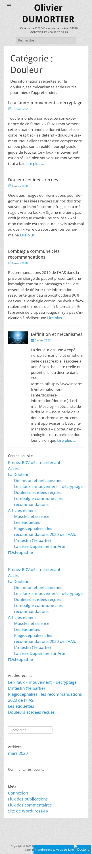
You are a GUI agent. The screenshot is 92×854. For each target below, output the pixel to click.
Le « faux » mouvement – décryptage (45, 102)
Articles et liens (22, 510)
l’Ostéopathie (20, 552)
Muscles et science (31, 516)
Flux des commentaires (30, 805)
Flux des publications (28, 799)
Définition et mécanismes (56, 334)
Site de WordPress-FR (28, 811)
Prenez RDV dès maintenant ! (35, 462)
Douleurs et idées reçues (33, 179)
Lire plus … (34, 163)
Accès (13, 468)
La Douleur (18, 474)
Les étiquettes (27, 522)
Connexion (18, 793)
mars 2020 (18, 753)
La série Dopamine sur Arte (39, 546)
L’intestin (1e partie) (32, 540)
